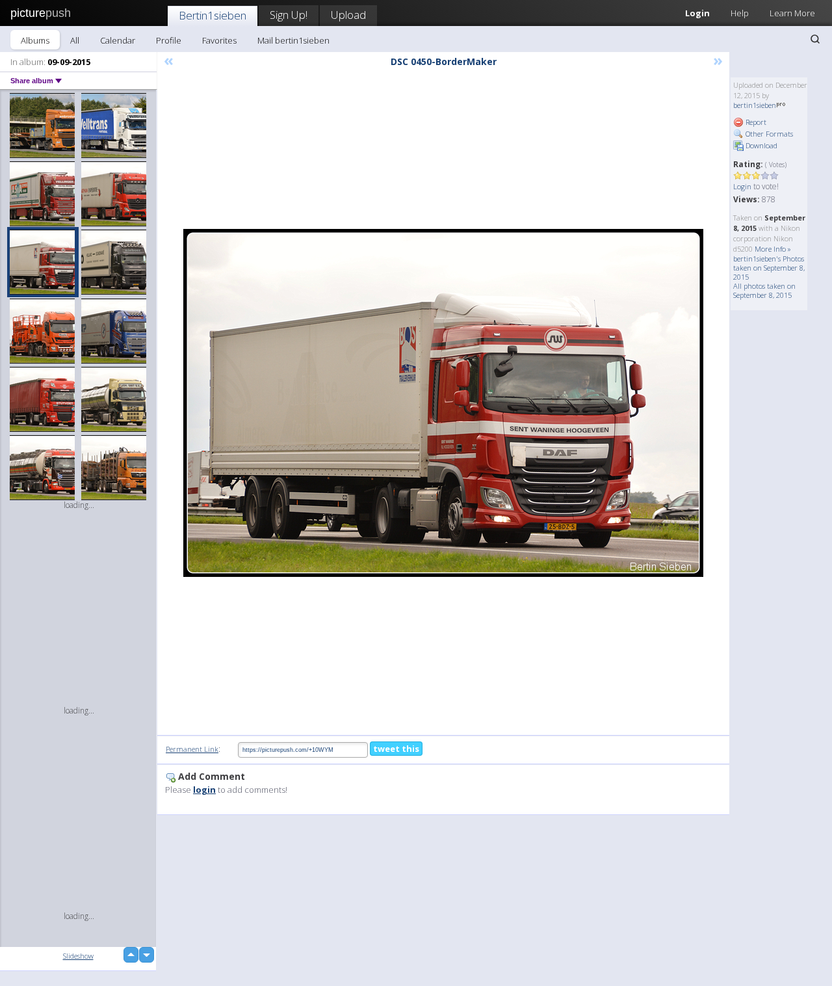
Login (697, 13)
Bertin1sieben (212, 15)
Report (755, 122)
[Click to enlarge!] (443, 403)
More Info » (773, 249)
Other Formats (768, 134)
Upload (348, 14)
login (204, 789)
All (74, 40)
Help (740, 13)
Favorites (219, 40)
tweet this (396, 748)
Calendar (117, 40)
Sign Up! (288, 14)
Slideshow (78, 956)
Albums (35, 40)
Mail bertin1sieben (293, 40)
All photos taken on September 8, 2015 (764, 290)
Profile (168, 40)
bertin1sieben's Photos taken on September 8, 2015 (769, 268)
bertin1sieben (754, 105)
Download (760, 145)
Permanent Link (192, 749)
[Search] (815, 39)
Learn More (792, 13)
